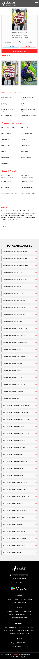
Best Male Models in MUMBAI (13, 391)
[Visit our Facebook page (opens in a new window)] (12, 582)
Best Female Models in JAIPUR (13, 293)
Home (9, 599)
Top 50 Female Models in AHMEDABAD (16, 405)
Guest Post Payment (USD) (25, 630)
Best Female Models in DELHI (12, 272)
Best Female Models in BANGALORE (15, 258)
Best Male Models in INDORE (13, 363)
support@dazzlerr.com (20, 575)
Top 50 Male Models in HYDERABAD (15, 510)
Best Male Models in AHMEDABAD (15, 328)
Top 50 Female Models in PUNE (13, 475)
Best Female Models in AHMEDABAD (15, 251)
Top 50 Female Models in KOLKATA (14, 454)
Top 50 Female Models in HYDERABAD (16, 433)
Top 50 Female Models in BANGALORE (16, 412)
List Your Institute (27, 627)
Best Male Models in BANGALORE (14, 335)
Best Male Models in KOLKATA (13, 377)
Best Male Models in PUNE (12, 398)
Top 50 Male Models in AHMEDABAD (15, 482)
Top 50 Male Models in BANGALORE (15, 489)
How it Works (26, 599)
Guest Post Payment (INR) (19, 633)
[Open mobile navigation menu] (36, 3)
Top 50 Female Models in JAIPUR (14, 447)
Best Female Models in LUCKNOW (14, 307)
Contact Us (22, 602)
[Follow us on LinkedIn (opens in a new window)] (26, 582)
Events (10, 614)
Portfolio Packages (23, 614)
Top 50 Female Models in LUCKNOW (15, 461)
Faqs (12, 643)
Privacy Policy (22, 643)
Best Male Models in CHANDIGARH (15, 342)
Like (28, 46)
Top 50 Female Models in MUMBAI (14, 468)
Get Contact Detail (20, 51)
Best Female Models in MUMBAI (14, 314)
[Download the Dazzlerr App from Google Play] (19, 588)
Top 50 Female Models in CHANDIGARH (16, 419)
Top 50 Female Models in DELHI (13, 426)
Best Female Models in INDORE (13, 286)
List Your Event (11, 627)
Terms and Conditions (19, 646)
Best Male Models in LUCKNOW (14, 384)
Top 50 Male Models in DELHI (13, 503)
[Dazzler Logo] (9, 3)
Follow (11, 46)
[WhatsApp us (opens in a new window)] (21, 582)
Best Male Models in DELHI (12, 349)
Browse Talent (12, 611)
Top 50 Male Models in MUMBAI (14, 545)
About (16, 599)
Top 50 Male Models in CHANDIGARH (16, 497)
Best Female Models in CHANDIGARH (15, 265)
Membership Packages (19, 618)
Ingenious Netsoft (32, 657)
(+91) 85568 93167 (20, 578)
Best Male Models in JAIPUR (12, 370)
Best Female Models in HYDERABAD (15, 279)
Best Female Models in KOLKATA (14, 300)
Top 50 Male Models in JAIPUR (13, 524)
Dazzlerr (15, 654)
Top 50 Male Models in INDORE (13, 517)
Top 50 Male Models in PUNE (12, 552)
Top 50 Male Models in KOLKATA (14, 531)
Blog (14, 602)
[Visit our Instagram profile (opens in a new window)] (16, 582)
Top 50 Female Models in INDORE (14, 440)
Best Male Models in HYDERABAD (14, 356)
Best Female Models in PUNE (12, 321)
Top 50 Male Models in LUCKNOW (14, 539)
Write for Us (8, 630)
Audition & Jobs (26, 611)
